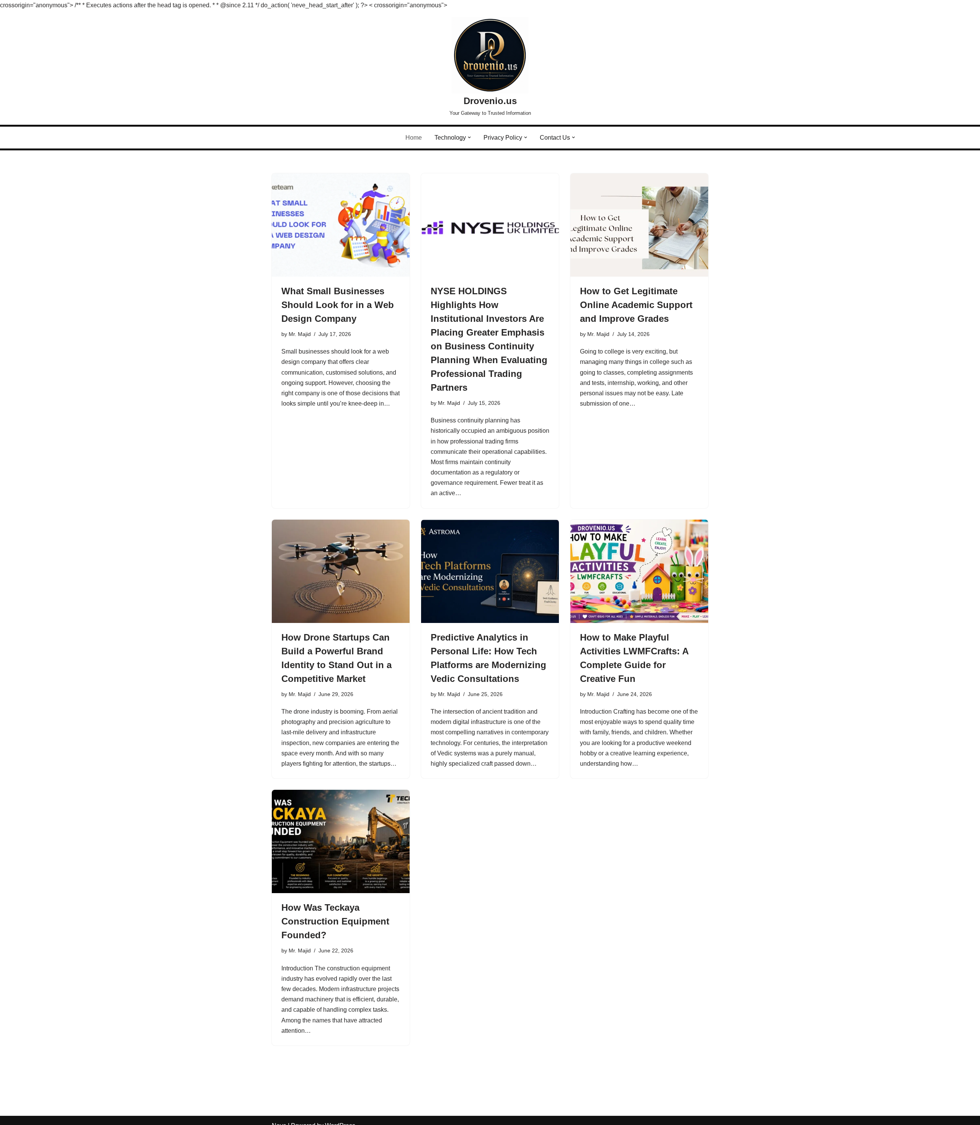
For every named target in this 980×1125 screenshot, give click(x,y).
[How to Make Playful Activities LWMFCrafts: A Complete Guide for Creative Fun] (639, 571)
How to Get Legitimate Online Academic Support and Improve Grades (636, 305)
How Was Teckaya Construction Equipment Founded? (335, 921)
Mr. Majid (300, 334)
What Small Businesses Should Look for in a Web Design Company (337, 305)
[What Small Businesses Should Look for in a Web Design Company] (341, 225)
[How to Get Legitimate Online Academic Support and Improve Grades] (639, 225)
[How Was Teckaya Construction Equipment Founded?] (341, 841)
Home (413, 137)
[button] (469, 137)
